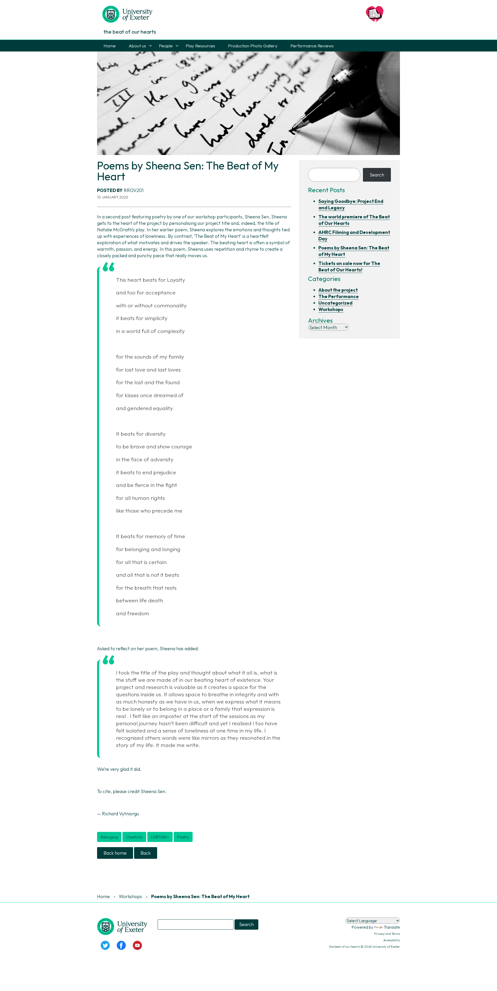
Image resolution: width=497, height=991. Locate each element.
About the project (338, 290)
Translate (392, 927)
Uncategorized (335, 303)
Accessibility (391, 940)
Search (377, 175)
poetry (183, 836)
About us (137, 45)
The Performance (338, 296)
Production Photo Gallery (252, 45)
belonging (109, 836)
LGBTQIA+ (160, 836)
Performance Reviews (312, 45)
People (166, 45)
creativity (134, 836)
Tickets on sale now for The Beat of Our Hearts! (349, 266)
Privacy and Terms (387, 934)
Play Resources (200, 45)
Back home (115, 853)
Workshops (330, 309)
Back (146, 853)
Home (110, 45)
